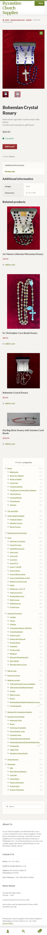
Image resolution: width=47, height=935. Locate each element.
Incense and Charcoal (17, 639)
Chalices (13, 624)
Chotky (12, 691)
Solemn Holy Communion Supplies (19, 712)
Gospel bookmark (16, 632)
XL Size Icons (14, 607)
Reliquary (13, 654)
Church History (15, 494)
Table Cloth (14, 750)
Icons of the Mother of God (20, 578)
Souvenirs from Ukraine (15, 717)
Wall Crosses (14, 600)
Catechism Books (16, 487)
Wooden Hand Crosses (18, 664)
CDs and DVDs (12, 511)
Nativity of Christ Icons (18, 581)
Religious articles (17, 20)
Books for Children (17, 476)
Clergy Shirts (14, 779)
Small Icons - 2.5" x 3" (17, 589)
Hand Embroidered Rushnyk (20, 739)
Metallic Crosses (16, 523)
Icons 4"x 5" (14, 563)
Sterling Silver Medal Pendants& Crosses (25, 702)
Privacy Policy (8, 923)
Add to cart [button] (10, 265)
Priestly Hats (15, 786)
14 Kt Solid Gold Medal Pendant (21, 687)
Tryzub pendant (15, 706)
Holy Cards (14, 552)
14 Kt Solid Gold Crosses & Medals (22, 684)
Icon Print (13, 560)
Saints (12, 585)
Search (23, 931)
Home (7, 20)
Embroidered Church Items (17, 533)
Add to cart (10, 147)
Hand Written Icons (17, 549)
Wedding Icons (15, 603)
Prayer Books (15, 501)
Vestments (11, 764)
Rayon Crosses (15, 527)
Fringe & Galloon (16, 519)
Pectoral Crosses (13, 675)
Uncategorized (12, 759)
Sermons (13, 505)
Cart (36, 929)
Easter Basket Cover (17, 731)
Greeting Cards (15, 735)
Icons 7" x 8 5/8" (15, 567)
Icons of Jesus (15, 571)
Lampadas (13, 646)
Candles (13, 617)
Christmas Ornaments (18, 728)
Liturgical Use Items (14, 613)
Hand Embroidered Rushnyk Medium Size (25, 742)
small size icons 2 (16, 592)
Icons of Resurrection (17, 574)
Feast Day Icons (15, 545)
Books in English (16, 479)
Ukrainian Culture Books (19, 753)
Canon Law (14, 483)
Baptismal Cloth (16, 720)
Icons (9, 538)
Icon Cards (14, 556)
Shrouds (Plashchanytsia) (19, 657)
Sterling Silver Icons (17, 596)
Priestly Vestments (17, 790)
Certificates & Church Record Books (23, 490)
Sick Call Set (14, 661)
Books (9, 468)
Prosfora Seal (15, 650)
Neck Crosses (15, 695)
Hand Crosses (15, 635)
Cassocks (13, 775)
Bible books (14, 472)
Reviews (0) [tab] (10, 171)
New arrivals (12, 671)
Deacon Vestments (17, 782)
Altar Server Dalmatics (18, 771)
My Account (8, 931)
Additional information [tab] (14, 165)
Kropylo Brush (15, 643)
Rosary (29, 20)
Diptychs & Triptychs (17, 541)
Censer (12, 621)
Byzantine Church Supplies (12, 8)
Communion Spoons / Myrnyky (21, 628)
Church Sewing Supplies (15, 516)
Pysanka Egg (14, 746)
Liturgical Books (16, 498)
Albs (11, 768)
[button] (41, 33)
